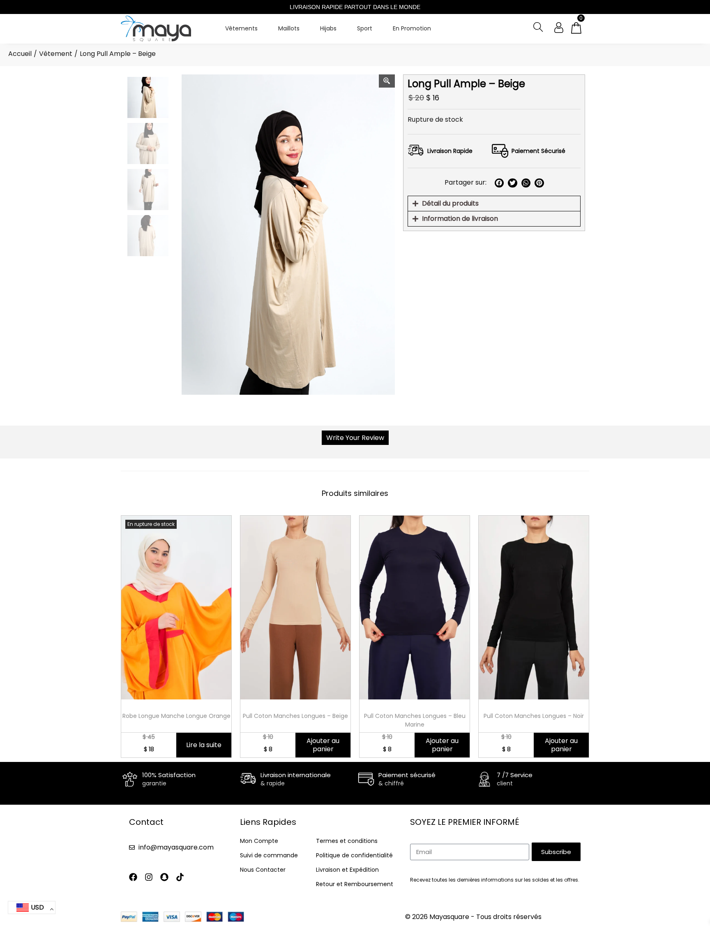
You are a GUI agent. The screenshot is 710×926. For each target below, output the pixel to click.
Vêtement (55, 53)
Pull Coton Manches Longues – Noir (534, 716)
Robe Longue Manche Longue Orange (176, 716)
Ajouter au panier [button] (323, 745)
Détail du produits (450, 203)
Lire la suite (203, 745)
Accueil (20, 53)
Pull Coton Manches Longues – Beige (295, 716)
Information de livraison (460, 218)
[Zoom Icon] (387, 81)
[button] (499, 183)
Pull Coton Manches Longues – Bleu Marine (415, 720)
